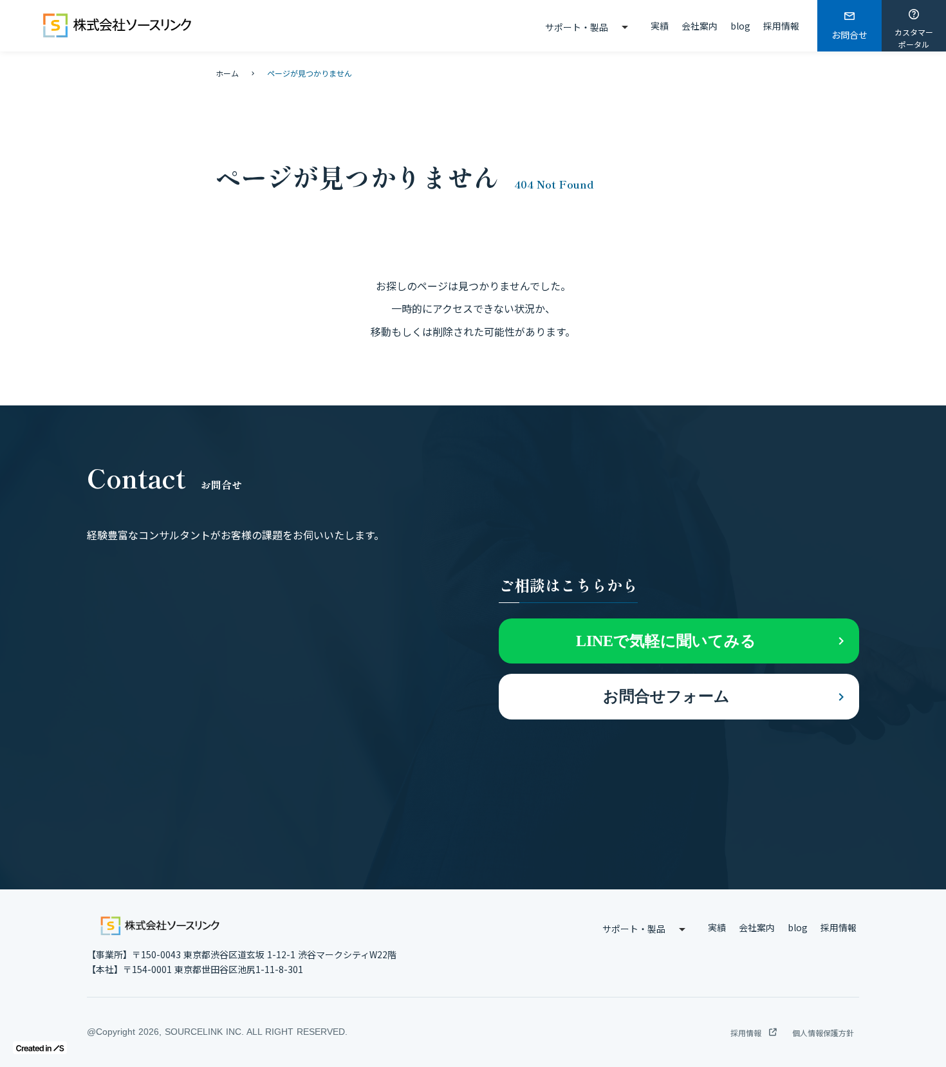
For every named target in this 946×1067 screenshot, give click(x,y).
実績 (660, 25)
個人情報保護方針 (823, 1032)
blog (740, 25)
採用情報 (781, 25)
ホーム (227, 73)
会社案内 (700, 25)
